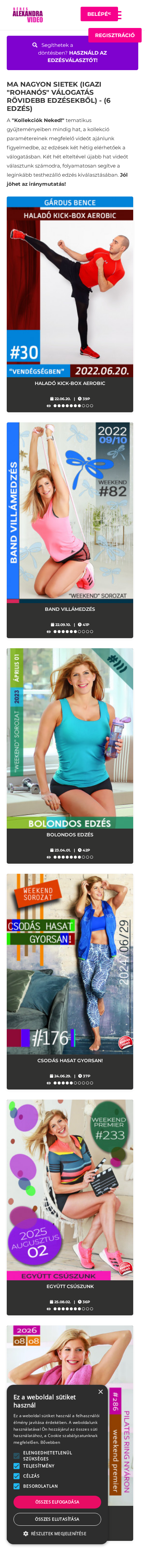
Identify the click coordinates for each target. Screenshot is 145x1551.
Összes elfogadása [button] (57, 1502)
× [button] (100, 1392)
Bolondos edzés (70, 835)
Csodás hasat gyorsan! (70, 1060)
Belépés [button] (99, 14)
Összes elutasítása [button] (57, 1519)
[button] (114, 15)
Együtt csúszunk (70, 1286)
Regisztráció (115, 35)
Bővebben (50, 1442)
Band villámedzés (70, 609)
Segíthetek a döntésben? (72, 52)
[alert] (57, 1464)
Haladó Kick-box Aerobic (70, 383)
